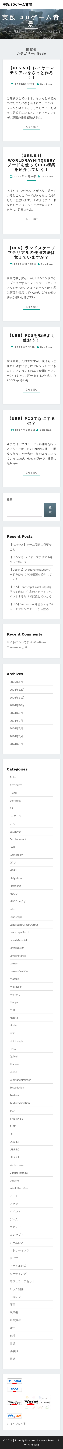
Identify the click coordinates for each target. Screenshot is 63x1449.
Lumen (14, 963)
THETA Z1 (16, 1118)
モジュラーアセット (22, 1281)
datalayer (15, 831)
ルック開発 (17, 1289)
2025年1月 (16, 681)
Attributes (16, 784)
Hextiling (15, 885)
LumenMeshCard (20, 971)
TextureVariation (20, 1102)
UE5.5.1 (14, 1157)
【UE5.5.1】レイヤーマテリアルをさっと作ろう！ (31, 73)
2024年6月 (16, 736)
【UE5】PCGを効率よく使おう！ (31, 337)
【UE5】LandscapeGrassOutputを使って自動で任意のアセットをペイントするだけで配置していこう (31, 591)
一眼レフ (15, 1296)
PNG (13, 1048)
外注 (12, 1327)
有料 (12, 1335)
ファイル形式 (18, 1265)
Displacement (18, 839)
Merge (14, 1002)
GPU (13, 862)
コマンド (15, 1227)
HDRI (13, 870)
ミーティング (18, 1273)
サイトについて (16, 642)
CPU (12, 823)
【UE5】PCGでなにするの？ (31, 420)
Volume (14, 1180)
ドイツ (14, 1258)
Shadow (14, 1064)
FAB (12, 847)
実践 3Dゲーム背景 (17, 4)
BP (11, 808)
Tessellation (17, 1087)
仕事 (12, 1304)
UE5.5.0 (14, 1149)
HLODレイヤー (19, 901)
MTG (13, 1009)
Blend (13, 792)
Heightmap (16, 878)
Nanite (14, 1017)
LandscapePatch (19, 932)
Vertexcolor (17, 1165)
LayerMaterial (18, 940)
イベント (15, 1211)
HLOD (14, 893)
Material (15, 978)
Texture (14, 1095)
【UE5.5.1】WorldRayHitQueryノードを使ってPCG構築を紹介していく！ (31, 162)
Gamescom (16, 854)
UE (11, 1134)
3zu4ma (46, 84)
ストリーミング (19, 1250)
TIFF (13, 1126)
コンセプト (17, 1234)
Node (13, 1025)
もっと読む (32, 126)
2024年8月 (16, 720)
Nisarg (35, 1444)
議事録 (14, 1351)
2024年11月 (17, 697)
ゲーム (14, 1219)
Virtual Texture (19, 1172)
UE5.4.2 (14, 1141)
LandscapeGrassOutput (24, 924)
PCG (12, 1033)
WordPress (48, 1440)
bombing (15, 800)
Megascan (16, 986)
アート (14, 1195)
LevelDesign (17, 947)
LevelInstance (18, 955)
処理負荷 (15, 1320)
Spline (13, 1071)
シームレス (17, 1242)
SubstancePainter (20, 1079)
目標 (12, 1343)
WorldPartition (19, 1188)
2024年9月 (16, 712)
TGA (12, 1110)
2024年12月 (17, 689)
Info (12, 909)
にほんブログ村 (16, 1423)
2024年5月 (16, 744)
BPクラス (16, 816)
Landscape (16, 916)
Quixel (14, 1056)
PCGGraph (16, 1041)
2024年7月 (16, 728)
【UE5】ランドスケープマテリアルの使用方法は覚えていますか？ (31, 252)
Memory (15, 994)
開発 (12, 1358)
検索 (9, 499)
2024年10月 (17, 705)
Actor (13, 777)
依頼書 (14, 1312)
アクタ (14, 1203)
